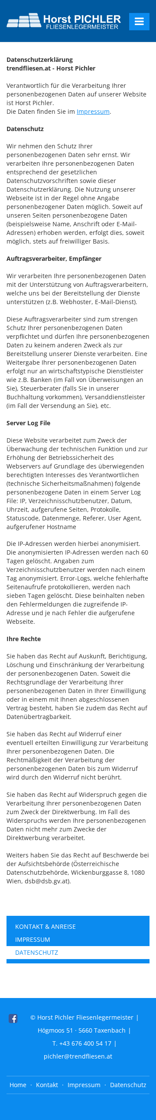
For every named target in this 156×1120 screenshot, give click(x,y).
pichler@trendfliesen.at (78, 1056)
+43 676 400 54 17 (85, 1043)
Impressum (93, 111)
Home (18, 1085)
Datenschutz (36, 952)
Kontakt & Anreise (45, 926)
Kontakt (47, 1085)
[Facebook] (13, 1018)
